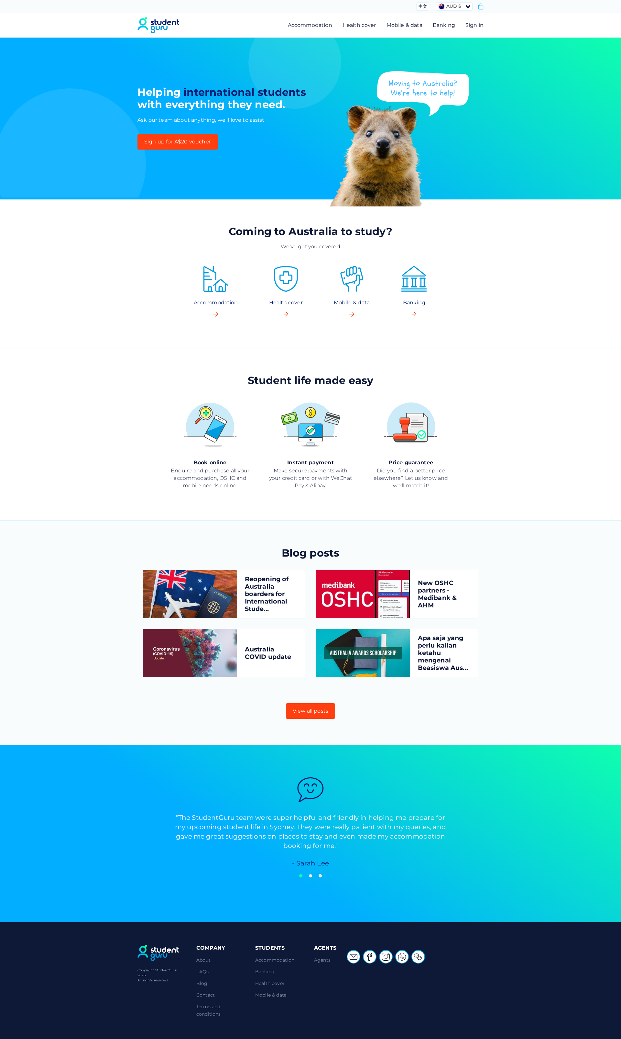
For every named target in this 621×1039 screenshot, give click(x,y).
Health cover (359, 25)
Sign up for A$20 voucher (177, 142)
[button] (300, 875)
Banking (444, 25)
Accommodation (310, 25)
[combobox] (454, 6)
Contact (205, 995)
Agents (322, 960)
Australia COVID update (190, 653)
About (203, 960)
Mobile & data (404, 25)
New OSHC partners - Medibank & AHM (363, 594)
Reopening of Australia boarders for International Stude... (267, 594)
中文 (423, 6)
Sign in (474, 25)
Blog (202, 983)
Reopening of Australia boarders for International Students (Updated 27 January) (190, 594)
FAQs (202, 972)
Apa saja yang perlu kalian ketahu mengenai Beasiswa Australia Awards (363, 653)
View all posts (310, 711)
